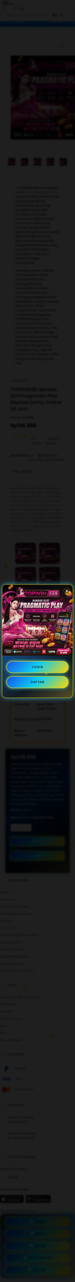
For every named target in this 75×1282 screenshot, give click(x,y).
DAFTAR (37, 682)
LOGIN (37, 667)
